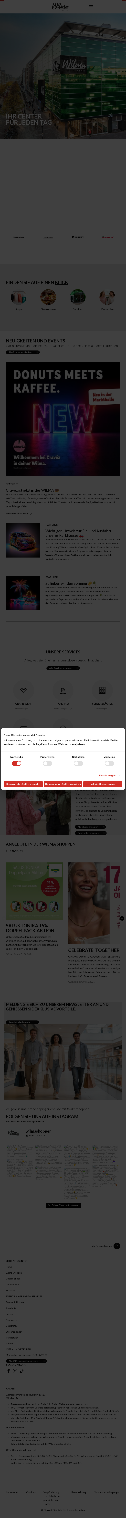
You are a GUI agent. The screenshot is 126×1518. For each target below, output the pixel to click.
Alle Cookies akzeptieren (103, 784)
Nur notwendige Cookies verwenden (23, 784)
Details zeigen (107, 775)
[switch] (47, 763)
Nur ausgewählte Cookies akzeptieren (63, 784)
